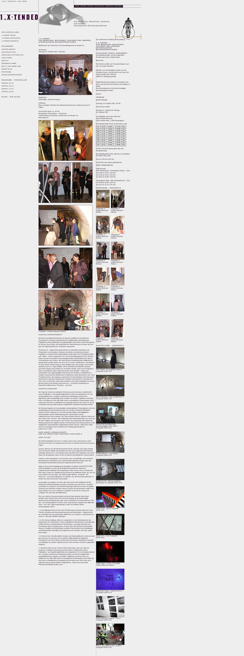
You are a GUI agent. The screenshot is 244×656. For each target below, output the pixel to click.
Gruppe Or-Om (7, 69)
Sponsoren (118, 6)
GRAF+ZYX (5, 60)
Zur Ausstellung (10, 32)
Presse (24, 1)
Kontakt (90, 6)
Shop (19, 1)
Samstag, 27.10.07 (8, 89)
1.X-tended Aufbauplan (10, 41)
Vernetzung (12, 1)
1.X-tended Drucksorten (11, 38)
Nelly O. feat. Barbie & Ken (11, 66)
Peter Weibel (6, 72)
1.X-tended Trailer (9, 35)
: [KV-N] (4, 1)
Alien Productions (9, 52)
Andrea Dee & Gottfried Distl (13, 55)
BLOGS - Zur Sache (11, 97)
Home (77, 6)
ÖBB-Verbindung (104, 165)
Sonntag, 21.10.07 (8, 86)
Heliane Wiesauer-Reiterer (12, 75)
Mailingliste (99, 6)
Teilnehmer (7, 46)
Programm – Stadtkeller (14, 80)
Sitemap (83, 6)
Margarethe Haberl (9, 63)
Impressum (109, 6)
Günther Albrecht (9, 49)
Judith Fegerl (7, 58)
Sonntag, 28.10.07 (8, 91)
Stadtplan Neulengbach (109, 162)
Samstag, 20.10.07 (8, 83)
